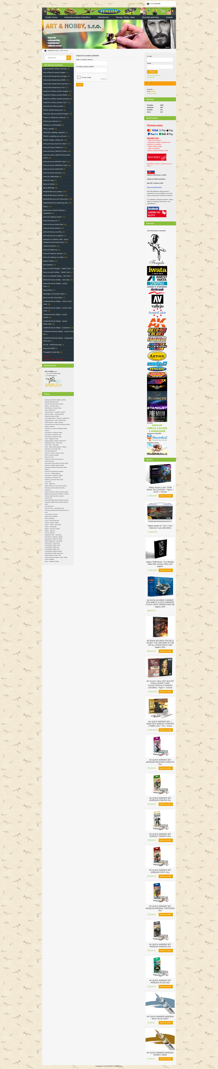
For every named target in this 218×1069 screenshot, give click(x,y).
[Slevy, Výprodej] (156, 213)
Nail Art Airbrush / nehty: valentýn (54, 422)
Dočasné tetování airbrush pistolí (54, 404)
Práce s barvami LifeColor (52, 520)
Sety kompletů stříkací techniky (55, 69)
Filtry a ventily (48, 129)
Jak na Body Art (49, 506)
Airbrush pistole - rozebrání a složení (55, 412)
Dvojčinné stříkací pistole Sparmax (56, 99)
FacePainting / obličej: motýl (52, 545)
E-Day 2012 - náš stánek (52, 445)
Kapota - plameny (49, 426)
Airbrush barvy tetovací (52, 228)
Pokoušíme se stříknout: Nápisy (54, 537)
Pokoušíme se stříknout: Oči (53, 477)
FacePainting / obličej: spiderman (54, 553)
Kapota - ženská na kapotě (52, 528)
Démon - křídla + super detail (53, 524)
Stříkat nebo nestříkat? (51, 516)
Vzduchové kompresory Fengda (55, 76)
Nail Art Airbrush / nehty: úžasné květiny (56, 485)
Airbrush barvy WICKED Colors (54, 161)
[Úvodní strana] (109, 27)
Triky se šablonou (50, 532)
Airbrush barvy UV (50, 221)
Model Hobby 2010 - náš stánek (53, 541)
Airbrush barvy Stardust (52, 173)
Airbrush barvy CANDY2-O (53, 147)
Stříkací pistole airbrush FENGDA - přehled (57, 494)
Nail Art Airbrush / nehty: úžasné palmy (55, 420)
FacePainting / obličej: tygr (52, 547)
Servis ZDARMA (49, 559)
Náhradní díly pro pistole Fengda (55, 114)
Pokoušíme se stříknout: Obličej (53, 475)
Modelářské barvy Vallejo (52, 191)
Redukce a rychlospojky (52, 125)
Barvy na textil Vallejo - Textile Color (56, 272)
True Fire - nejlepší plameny (52, 473)
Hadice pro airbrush (50, 121)
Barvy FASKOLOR (50, 410)
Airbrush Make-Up (50, 250)
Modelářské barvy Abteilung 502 (55, 203)
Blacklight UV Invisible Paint (53, 294)
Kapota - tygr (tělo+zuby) (52, 406)
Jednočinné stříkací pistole (53, 106)
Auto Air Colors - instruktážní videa (54, 508)
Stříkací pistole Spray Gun (53, 110)
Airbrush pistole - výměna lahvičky (54, 414)
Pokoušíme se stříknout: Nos (53, 434)
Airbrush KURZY (49, 348)
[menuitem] (51, 17)
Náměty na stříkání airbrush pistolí (54, 465)
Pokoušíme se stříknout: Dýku (53, 436)
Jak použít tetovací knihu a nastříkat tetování (57, 424)
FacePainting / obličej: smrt (52, 549)
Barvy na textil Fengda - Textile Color (57, 268)
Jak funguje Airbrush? (51, 451)
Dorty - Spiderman (50, 483)
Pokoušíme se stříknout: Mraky (53, 539)
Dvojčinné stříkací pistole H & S (55, 102)
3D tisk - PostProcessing (52, 344)
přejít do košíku (151, 93)
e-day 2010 (48, 481)
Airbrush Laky (48, 180)
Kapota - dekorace (50, 530)
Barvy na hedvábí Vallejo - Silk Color (56, 276)
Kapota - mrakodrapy (51, 526)
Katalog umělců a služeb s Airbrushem (55, 440)
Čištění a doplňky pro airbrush (54, 136)
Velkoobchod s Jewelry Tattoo (53, 408)
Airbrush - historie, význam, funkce (54, 453)
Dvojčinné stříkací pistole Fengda (55, 91)
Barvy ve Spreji (48, 184)
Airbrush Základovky (51, 176)
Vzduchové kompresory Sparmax (55, 84)
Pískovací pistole (49, 518)
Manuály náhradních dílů (51, 402)
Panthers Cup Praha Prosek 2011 (54, 479)
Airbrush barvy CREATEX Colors (55, 151)
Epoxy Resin (47, 290)
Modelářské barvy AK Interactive (55, 199)
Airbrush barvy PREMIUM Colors (55, 165)
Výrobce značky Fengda (51, 522)
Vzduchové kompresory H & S (54, 87)
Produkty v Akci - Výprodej (53, 359)
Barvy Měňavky (48, 188)
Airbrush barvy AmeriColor (53, 224)
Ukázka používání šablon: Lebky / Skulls (56, 557)
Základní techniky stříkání (52, 416)
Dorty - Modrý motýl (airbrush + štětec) (55, 447)
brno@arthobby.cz (52, 375)
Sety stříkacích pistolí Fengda (54, 72)
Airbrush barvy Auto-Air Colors (54, 144)
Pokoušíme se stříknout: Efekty (53, 432)
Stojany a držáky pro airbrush (54, 117)
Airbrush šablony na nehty (53, 257)
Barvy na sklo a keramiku (52, 297)
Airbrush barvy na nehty (52, 232)
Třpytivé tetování (49, 246)
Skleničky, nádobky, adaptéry (54, 132)
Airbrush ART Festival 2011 (52, 543)
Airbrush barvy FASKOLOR (53, 169)
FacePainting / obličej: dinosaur (53, 551)
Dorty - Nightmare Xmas (51, 438)
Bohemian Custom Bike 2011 (53, 449)
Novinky (46, 356)
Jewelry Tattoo (48, 261)
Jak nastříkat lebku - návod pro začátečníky (57, 418)
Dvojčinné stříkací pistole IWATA (55, 95)
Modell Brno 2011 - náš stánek (53, 535)
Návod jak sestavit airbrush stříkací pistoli (56, 463)
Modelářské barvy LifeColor (53, 195)
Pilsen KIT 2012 (49, 457)
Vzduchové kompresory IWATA (54, 80)
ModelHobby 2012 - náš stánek (53, 442)
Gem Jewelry (48, 265)
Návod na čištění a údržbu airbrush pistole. (56, 492)
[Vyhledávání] (68, 57)
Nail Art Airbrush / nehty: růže (53, 555)
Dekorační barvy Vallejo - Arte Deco (56, 280)
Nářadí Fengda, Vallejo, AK (53, 140)
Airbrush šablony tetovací (53, 253)
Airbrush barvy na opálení (53, 236)
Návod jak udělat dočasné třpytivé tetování (56, 500)
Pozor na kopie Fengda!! (154, 187)
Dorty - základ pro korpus (52, 561)
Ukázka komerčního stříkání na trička (55, 400)
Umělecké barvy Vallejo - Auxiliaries (56, 328)
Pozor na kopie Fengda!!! (52, 455)
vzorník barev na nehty (51, 514)
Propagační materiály (51, 352)
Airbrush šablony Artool (52, 217)
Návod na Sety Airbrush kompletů (54, 471)
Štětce (45, 206)
